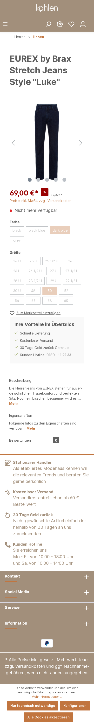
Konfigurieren (75, 705)
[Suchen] (48, 23)
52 (66, 291)
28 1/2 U (35, 281)
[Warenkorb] (91, 20)
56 (33, 301)
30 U (17, 291)
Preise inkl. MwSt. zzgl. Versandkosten (41, 201)
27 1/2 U (72, 271)
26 (70, 261)
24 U (17, 261)
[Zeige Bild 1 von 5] (30, 180)
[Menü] (5, 23)
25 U (33, 261)
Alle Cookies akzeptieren (48, 717)
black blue (37, 230)
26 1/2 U (35, 271)
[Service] (59, 23)
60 (66, 301)
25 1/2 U (51, 261)
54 (17, 301)
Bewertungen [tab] (33, 440)
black (17, 230)
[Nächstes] (80, 142)
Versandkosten (30, 666)
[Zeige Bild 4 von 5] (56, 180)
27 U (53, 271)
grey (17, 240)
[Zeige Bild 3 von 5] (47, 180)
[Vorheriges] (13, 142)
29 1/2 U (72, 281)
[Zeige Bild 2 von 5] (38, 180)
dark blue (60, 230)
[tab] (47, 391)
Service (12, 607)
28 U (17, 281)
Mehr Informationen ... (47, 696)
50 (49, 291)
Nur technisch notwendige (32, 705)
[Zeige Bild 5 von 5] (64, 180)
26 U (16, 271)
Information (16, 623)
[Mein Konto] (82, 23)
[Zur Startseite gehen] (47, 8)
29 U (53, 281)
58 (49, 301)
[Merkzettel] (71, 23)
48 (33, 291)
